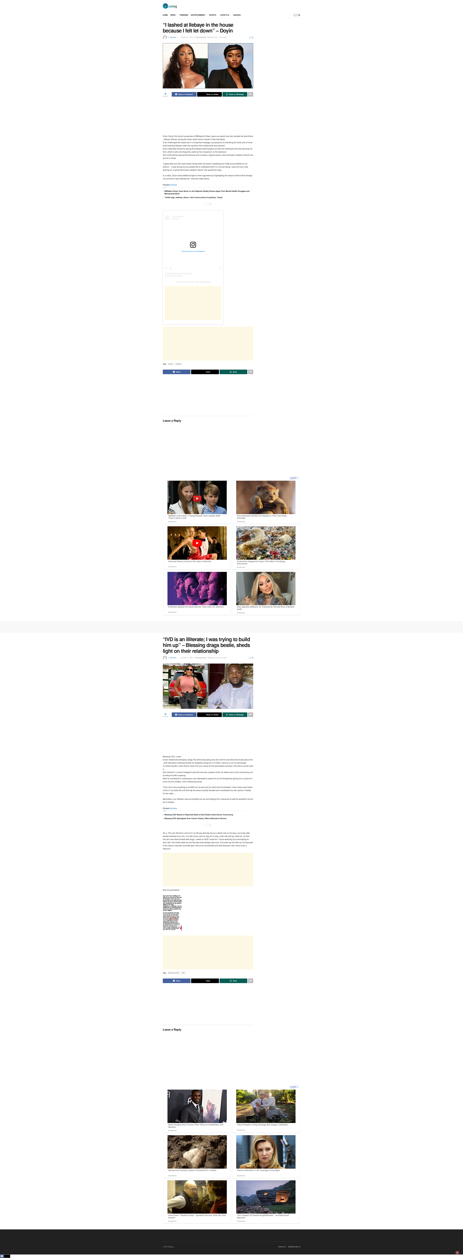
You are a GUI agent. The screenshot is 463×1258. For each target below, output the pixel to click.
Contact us (282, 1246)
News (172, 15)
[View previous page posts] (206, 204)
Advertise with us (294, 1246)
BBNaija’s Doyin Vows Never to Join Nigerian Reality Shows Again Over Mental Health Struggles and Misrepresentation (206, 192)
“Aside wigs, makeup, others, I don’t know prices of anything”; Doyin (193, 197)
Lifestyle (224, 15)
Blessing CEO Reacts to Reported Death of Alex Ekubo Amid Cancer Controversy (198, 814)
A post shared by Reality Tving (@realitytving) (193, 282)
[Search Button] (299, 15)
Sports (212, 15)
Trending (183, 15)
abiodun (173, 37)
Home (165, 15)
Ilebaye (178, 364)
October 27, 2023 (187, 37)
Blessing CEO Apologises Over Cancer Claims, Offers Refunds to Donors (195, 818)
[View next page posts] (210, 204)
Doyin (170, 364)
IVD (183, 973)
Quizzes (237, 15)
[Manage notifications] (457, 1253)
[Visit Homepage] (170, 6)
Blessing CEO (173, 973)
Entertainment (198, 15)
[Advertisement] (240, 5)
